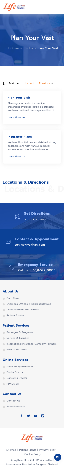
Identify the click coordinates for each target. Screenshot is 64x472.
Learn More (14, 117)
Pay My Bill (13, 384)
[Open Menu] (59, 7)
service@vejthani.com (30, 245)
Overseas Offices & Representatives (29, 304)
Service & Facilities (18, 338)
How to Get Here (17, 349)
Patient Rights (27, 450)
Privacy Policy (47, 450)
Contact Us (13, 401)
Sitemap (11, 450)
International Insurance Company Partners (32, 344)
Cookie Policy (32, 454)
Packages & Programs (20, 332)
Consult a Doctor (17, 378)
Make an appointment (20, 366)
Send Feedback (16, 406)
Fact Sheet (13, 298)
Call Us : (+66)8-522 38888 (36, 270)
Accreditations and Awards (23, 309)
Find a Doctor (15, 372)
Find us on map (35, 219)
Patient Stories (15, 315)
